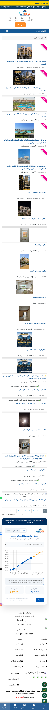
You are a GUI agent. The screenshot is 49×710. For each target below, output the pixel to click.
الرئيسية (5, 708)
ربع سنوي (15, 530)
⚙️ (44, 695)
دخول (16, 20)
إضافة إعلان (24, 708)
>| (6, 511)
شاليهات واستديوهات (39, 297)
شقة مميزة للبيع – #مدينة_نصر (37, 192)
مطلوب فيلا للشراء (40, 245)
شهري (23, 530)
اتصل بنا (43, 661)
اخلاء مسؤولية (41, 667)
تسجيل (22, 20)
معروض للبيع (20, 67)
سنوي (8, 530)
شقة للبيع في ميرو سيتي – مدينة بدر (35, 323)
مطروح (32, 120)
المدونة (18, 655)
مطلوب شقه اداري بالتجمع (38, 271)
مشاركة (40, 600)
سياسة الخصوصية (40, 655)
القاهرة (28, 67)
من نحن (43, 644)
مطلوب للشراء (24, 251)
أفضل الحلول (19, 697)
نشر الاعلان (20, 25)
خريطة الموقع (12, 679)
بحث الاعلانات (16, 667)
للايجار (34, 303)
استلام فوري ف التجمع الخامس (36, 350)
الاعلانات (14, 708)
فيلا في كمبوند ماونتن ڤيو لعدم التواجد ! (34, 218)
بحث (10, 20)
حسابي (18, 644)
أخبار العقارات (40, 3)
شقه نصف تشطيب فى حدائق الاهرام (34, 430)
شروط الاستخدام (40, 649)
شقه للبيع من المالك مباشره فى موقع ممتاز (33, 390)
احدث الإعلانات (38, 38)
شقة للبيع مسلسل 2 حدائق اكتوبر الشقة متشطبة (31, 403)
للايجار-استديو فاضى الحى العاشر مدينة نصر (32, 484)
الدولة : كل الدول (30, 673)
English (41, 673)
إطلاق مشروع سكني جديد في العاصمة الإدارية (33, 7)
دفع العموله (13, 685)
